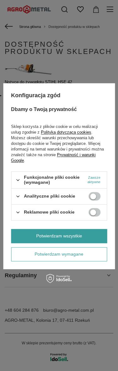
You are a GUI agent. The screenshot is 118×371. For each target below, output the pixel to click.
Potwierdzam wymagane (59, 254)
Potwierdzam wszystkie (59, 235)
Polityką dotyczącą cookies (66, 132)
